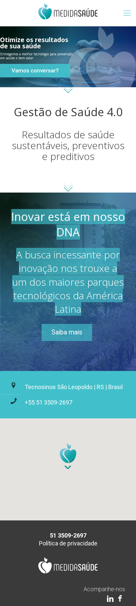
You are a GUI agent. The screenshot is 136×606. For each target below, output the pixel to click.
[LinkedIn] (110, 599)
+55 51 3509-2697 (48, 402)
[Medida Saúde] (68, 13)
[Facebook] (120, 599)
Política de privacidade (68, 543)
